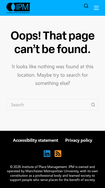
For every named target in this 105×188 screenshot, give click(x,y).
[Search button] (93, 104)
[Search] (86, 6)
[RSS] (58, 153)
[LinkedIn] (47, 153)
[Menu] (96, 7)
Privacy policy (78, 140)
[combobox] (47, 104)
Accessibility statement (35, 140)
